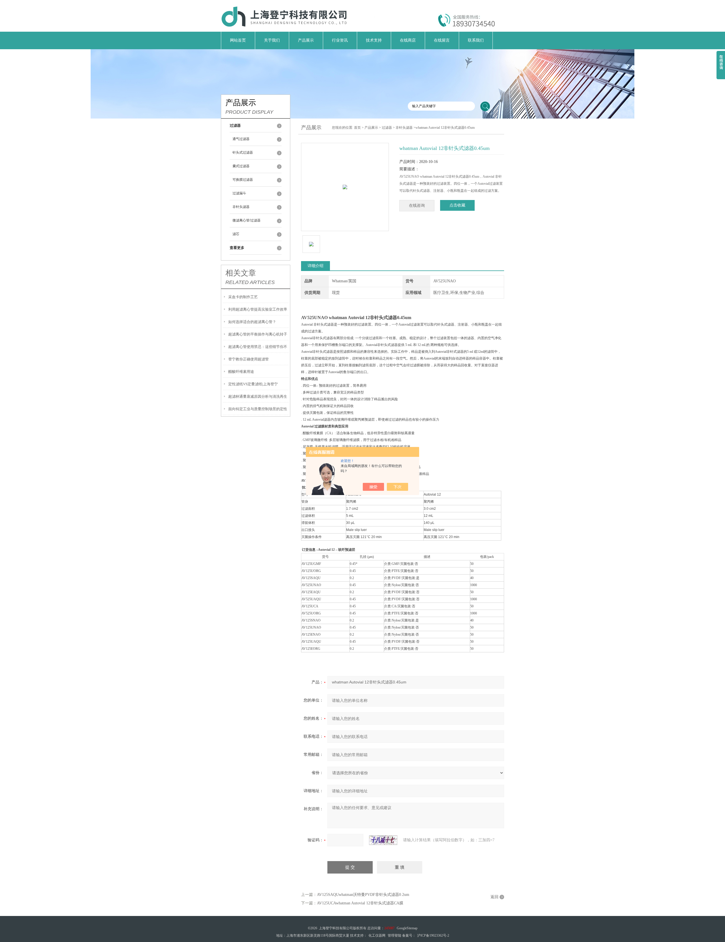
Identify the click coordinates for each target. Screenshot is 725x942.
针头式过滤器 (243, 152)
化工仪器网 (376, 935)
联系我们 (476, 40)
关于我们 (272, 40)
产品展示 (306, 40)
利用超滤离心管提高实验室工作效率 (257, 309)
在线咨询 (417, 205)
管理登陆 (394, 935)
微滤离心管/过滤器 (247, 220)
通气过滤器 (241, 139)
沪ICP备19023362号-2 (433, 935)
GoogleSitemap (407, 928)
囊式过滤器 (241, 166)
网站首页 (238, 40)
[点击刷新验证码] (383, 840)
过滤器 (387, 128)
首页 (357, 128)
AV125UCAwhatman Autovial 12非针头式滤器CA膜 (360, 903)
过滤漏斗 (239, 193)
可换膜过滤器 (243, 180)
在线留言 (442, 40)
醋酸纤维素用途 (241, 371)
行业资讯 (340, 40)
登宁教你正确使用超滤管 (248, 359)
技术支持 (374, 40)
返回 (494, 897)
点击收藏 (457, 205)
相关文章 (240, 273)
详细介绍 (315, 266)
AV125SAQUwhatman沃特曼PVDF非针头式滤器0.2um (363, 894)
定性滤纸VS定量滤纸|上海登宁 (253, 384)
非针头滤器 (241, 207)
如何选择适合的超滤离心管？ (252, 322)
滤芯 (236, 234)
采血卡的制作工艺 (243, 297)
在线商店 (408, 40)
